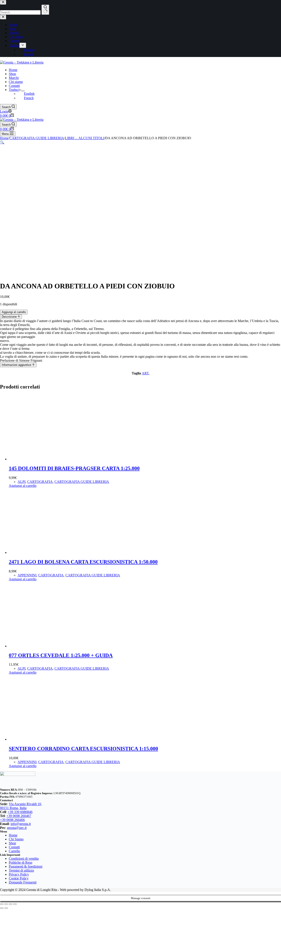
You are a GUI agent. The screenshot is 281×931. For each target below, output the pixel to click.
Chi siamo (16, 82)
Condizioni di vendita (24, 858)
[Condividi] (10, 904)
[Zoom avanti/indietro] (2, 904)
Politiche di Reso (20, 862)
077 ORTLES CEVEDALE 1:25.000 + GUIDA (61, 655)
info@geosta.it (21, 824)
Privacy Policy (19, 874)
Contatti (14, 86)
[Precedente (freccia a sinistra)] (2, 908)
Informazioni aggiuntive (17, 365)
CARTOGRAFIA (40, 482)
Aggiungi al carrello (14, 312)
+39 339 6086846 (20, 812)
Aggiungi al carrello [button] (22, 485)
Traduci (14, 90)
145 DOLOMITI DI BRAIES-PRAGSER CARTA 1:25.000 (74, 468)
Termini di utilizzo (21, 870)
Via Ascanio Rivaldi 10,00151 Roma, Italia (21, 806)
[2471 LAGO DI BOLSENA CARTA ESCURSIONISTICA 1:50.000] (42, 552)
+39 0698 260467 (18, 816)
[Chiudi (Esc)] (15, 904)
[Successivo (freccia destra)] (6, 908)
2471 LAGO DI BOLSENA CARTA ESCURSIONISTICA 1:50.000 (83, 562)
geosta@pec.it (17, 828)
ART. (146, 373)
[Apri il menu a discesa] (23, 91)
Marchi (14, 78)
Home (13, 70)
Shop (12, 74)
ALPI (21, 482)
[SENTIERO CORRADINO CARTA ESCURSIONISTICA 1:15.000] (42, 739)
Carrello (14, 851)
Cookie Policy (19, 878)
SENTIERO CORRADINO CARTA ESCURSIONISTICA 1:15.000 (83, 748)
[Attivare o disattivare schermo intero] (6, 904)
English (29, 93)
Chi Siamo (16, 839)
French (29, 98)
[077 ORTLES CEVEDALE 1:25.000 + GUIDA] (42, 646)
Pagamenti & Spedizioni (25, 866)
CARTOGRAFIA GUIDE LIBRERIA (81, 482)
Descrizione (10, 316)
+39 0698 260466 (12, 820)
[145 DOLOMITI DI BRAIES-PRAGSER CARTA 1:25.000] (42, 459)
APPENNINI (27, 575)
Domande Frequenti (22, 882)
